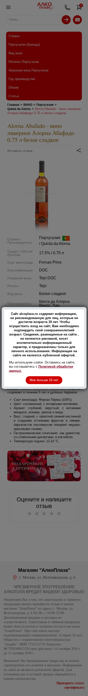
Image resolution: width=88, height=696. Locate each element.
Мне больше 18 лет (44, 380)
